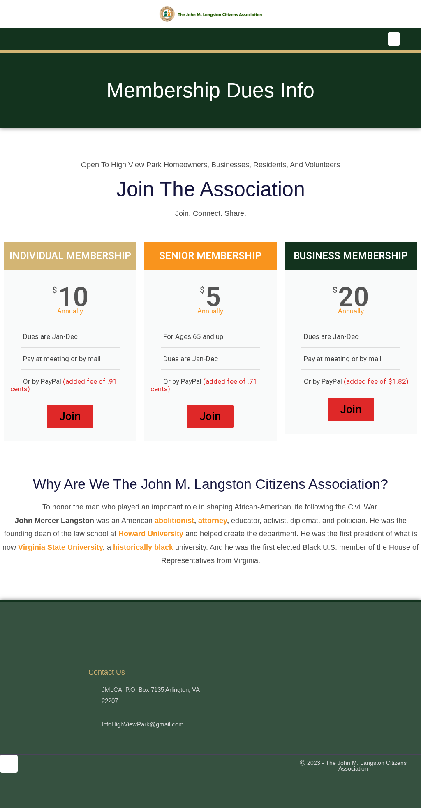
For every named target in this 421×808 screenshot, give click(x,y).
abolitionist (174, 520)
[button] (394, 39)
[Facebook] (9, 764)
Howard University (150, 534)
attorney (212, 520)
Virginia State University (60, 547)
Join (70, 416)
